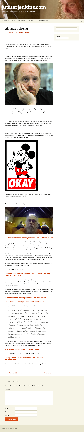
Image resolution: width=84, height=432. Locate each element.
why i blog (30, 20)
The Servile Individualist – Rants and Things (22, 349)
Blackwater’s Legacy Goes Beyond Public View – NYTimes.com (29, 238)
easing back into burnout (14, 373)
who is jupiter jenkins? (42, 20)
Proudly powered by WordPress (9, 428)
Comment (8, 389)
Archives (58, 36)
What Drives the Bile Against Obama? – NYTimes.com (25, 302)
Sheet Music (21, 20)
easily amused (47, 373)
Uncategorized (19, 32)
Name (7, 408)
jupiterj (27, 32)
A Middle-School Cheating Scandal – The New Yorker (25, 298)
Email (7, 412)
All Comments (5, 20)
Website (7, 415)
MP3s (13, 20)
